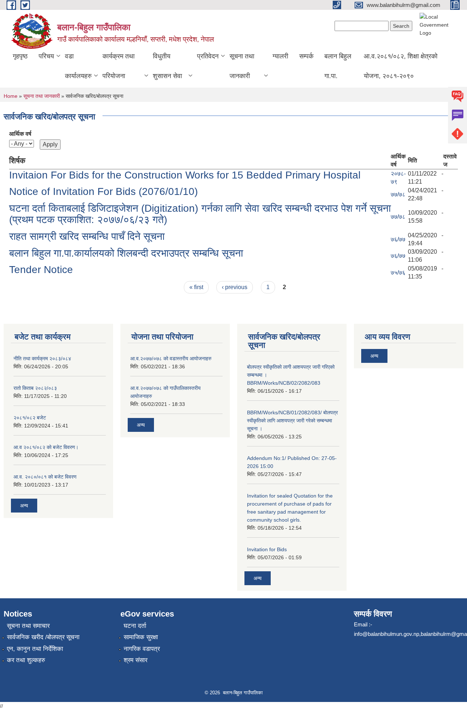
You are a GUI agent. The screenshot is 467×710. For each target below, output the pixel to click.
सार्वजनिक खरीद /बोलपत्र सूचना (43, 637)
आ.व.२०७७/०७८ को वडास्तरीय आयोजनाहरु (171, 358)
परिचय (46, 56)
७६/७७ (398, 239)
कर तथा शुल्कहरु (26, 660)
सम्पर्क (306, 56)
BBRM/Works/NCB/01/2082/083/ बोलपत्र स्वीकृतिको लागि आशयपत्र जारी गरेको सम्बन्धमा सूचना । (292, 420)
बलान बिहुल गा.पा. (337, 66)
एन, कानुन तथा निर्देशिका (35, 648)
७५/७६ (398, 272)
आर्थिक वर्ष (20, 134)
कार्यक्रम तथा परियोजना (119, 66)
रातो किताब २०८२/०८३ (35, 388)
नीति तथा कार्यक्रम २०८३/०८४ (42, 358)
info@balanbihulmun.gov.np (386, 634)
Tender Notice (41, 269)
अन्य (24, 505)
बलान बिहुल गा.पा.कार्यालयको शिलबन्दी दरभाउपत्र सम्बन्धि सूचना (126, 253)
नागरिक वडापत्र (142, 648)
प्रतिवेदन (208, 56)
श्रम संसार (135, 660)
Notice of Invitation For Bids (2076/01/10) (103, 191)
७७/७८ (398, 194)
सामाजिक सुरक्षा (141, 637)
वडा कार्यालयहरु (78, 66)
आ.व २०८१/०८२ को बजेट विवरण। (45, 447)
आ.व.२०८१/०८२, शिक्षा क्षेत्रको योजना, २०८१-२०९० (400, 66)
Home (11, 96)
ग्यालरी (280, 56)
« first (196, 287)
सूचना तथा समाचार (28, 625)
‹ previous (234, 287)
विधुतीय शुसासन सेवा (167, 66)
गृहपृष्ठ (20, 56)
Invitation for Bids (267, 549)
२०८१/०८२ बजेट (29, 418)
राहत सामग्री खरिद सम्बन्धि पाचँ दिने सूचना (87, 236)
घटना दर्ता (135, 625)
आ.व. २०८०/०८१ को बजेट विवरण (45, 477)
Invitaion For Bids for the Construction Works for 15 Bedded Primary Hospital (184, 175)
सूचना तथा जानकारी (241, 66)
